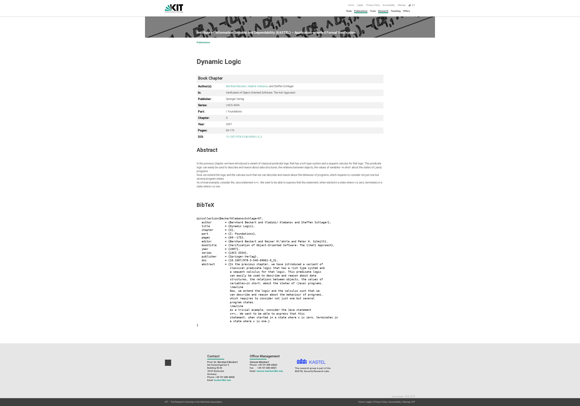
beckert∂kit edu (222, 380)
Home (351, 5)
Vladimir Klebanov (257, 86)
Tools (373, 11)
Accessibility (389, 5)
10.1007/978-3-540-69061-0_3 (244, 136)
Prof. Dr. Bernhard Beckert (222, 362)
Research (383, 11)
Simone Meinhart (259, 362)
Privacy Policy (373, 5)
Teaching (396, 11)
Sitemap (402, 5)
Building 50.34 (214, 368)
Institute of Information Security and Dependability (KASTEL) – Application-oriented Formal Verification (276, 32)
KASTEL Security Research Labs (312, 371)
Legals (360, 5)
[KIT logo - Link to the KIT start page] (174, 8)
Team (349, 11)
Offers (406, 11)
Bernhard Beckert (236, 86)
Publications (360, 11)
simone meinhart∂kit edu (269, 371)
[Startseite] (414, 11)
